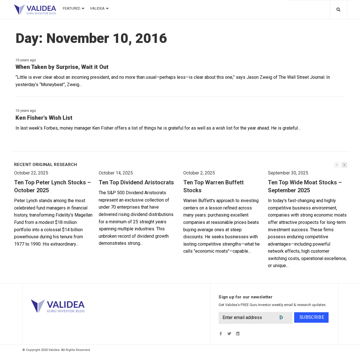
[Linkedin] (237, 334)
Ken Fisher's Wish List (44, 117)
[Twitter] (229, 334)
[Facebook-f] (221, 334)
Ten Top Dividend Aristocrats (136, 182)
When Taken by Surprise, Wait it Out (62, 67)
